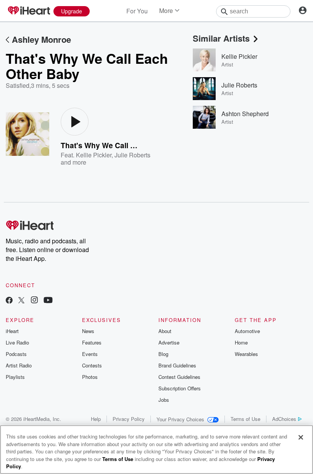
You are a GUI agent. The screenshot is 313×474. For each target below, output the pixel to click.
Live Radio (17, 342)
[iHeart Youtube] (48, 300)
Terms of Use (245, 418)
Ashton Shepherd (245, 113)
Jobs (163, 399)
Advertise (168, 342)
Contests (92, 365)
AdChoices (284, 418)
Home (241, 342)
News (88, 331)
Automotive (247, 331)
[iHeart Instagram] (34, 300)
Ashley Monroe (41, 39)
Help (96, 418)
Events (90, 354)
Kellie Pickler (93, 154)
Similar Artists (221, 38)
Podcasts (16, 354)
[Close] (300, 437)
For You (137, 10)
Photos (90, 376)
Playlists (15, 376)
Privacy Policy (129, 418)
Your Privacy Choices (180, 419)
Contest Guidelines (179, 376)
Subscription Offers (179, 388)
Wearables (246, 354)
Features (92, 342)
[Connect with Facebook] (9, 300)
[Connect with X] (21, 300)
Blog (163, 354)
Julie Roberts (132, 154)
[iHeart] (29, 11)
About (164, 331)
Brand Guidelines (177, 365)
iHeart (12, 331)
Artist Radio (19, 365)
